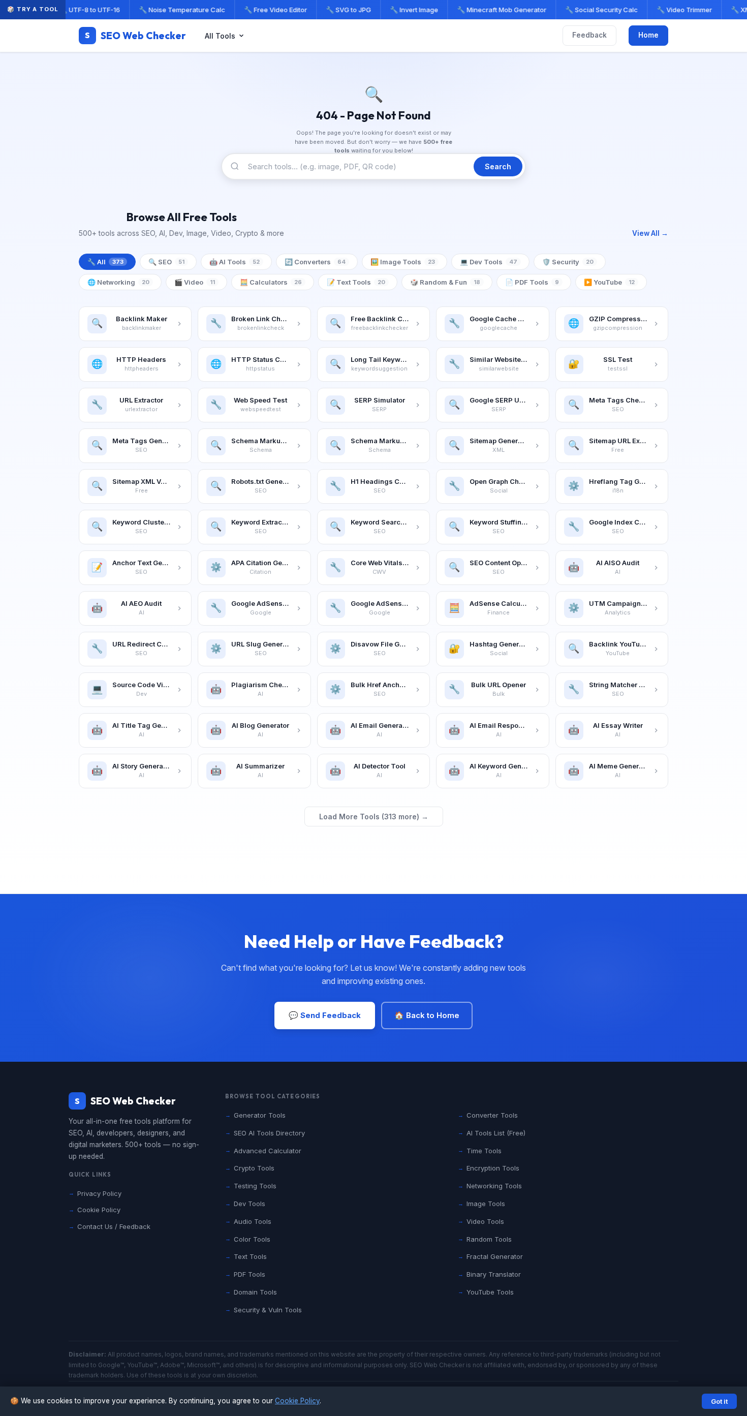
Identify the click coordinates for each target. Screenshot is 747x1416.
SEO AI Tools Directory (269, 1133)
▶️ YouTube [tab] (609, 282)
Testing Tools (255, 1186)
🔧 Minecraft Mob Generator (497, 10)
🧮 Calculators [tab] (271, 282)
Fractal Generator (494, 1256)
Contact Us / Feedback (113, 1226)
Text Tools (250, 1256)
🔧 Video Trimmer (679, 10)
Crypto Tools (254, 1168)
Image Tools (485, 1203)
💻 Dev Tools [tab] (488, 262)
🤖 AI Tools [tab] (234, 262)
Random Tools (489, 1239)
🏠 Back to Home (426, 1015)
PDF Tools (249, 1274)
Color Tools (252, 1239)
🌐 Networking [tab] (118, 282)
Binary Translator (493, 1274)
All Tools (220, 36)
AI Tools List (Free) (495, 1133)
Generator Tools (260, 1115)
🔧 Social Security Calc (597, 10)
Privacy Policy (99, 1193)
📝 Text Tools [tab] (356, 282)
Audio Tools (252, 1221)
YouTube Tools (490, 1292)
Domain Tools (255, 1292)
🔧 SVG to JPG (343, 10)
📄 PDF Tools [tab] (532, 282)
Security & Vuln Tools (268, 1310)
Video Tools (485, 1221)
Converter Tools (492, 1115)
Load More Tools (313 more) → (373, 816)
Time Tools (484, 1151)
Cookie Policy (297, 1401)
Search (498, 166)
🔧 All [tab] (105, 262)
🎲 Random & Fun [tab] (445, 282)
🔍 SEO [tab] (166, 262)
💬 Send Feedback (325, 1015)
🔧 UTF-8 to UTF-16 (84, 10)
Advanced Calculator (267, 1151)
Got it (719, 1401)
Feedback (589, 35)
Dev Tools (249, 1203)
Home (648, 35)
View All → (650, 233)
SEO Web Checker (135, 35)
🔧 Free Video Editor (270, 10)
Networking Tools (494, 1186)
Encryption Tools (492, 1168)
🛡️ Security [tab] (568, 262)
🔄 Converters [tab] (315, 262)
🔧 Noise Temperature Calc (177, 10)
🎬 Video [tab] (194, 282)
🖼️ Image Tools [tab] (402, 262)
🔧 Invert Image (409, 10)
